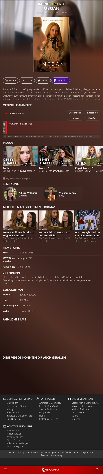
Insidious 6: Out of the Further (21, 415)
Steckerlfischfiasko (48, 409)
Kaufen (92, 118)
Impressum (87, 452)
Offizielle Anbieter (17, 105)
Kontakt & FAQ (13, 430)
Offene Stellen (13, 440)
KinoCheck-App (14, 433)
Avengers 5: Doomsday (50, 402)
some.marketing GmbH (36, 452)
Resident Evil (13, 412)
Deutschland (15, 113)
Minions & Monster (81, 409)
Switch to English (15, 446)
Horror (23, 294)
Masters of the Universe (83, 406)
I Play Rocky (44, 412)
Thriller (32, 294)
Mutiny (10, 409)
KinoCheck (14, 452)
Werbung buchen (15, 437)
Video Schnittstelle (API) (18, 443)
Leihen (75, 118)
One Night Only (14, 419)
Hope (42, 415)
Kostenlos (92, 112)
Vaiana (75, 415)
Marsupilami (13, 402)
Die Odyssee (78, 412)
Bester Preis (75, 112)
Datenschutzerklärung (51, 455)
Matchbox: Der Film (48, 419)
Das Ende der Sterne (16, 406)
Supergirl (76, 419)
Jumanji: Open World (49, 406)
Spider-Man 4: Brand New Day (86, 402)
